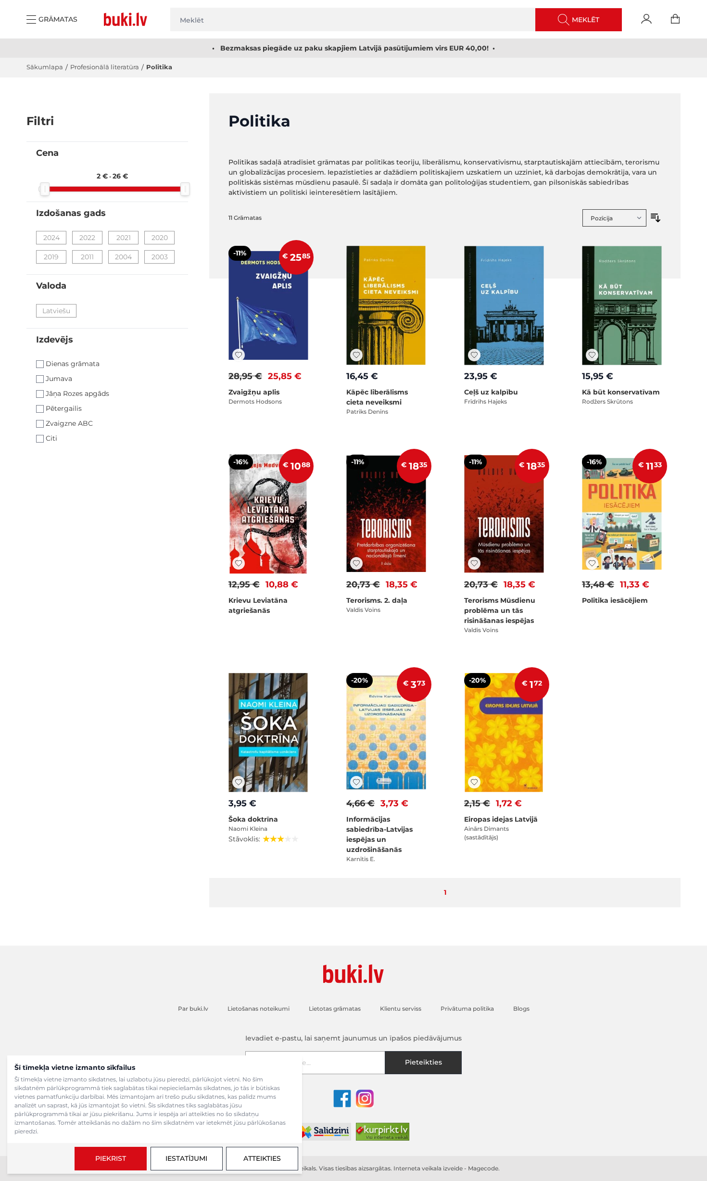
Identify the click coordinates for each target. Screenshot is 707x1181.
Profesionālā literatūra (104, 67)
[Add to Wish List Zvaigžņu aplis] (238, 355)
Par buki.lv (193, 1008)
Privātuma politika (467, 1008)
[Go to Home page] (127, 19)
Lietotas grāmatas (335, 1008)
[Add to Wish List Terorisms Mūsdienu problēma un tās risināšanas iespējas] (474, 563)
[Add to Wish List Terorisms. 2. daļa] (356, 563)
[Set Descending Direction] (655, 218)
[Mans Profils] (646, 19)
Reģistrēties (652, 1138)
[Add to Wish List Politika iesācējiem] (592, 563)
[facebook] (342, 1098)
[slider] (45, 189)
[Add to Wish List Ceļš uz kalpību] (474, 355)
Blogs (521, 1008)
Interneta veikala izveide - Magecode (445, 1168)
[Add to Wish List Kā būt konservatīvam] (592, 355)
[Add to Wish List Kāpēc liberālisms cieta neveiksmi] (356, 355)
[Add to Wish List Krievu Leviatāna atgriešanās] (238, 563)
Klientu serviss (400, 1008)
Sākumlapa (44, 67)
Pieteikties (423, 1062)
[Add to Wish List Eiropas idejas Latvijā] (474, 782)
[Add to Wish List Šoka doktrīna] (238, 782)
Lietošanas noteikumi (547, 1116)
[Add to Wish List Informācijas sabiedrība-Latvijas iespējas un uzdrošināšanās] (356, 782)
